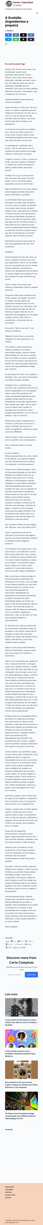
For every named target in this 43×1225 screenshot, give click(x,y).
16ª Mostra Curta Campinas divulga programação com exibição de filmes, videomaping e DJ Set (20, 1116)
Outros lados (10, 1195)
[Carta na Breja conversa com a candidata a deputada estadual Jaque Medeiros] (21, 1038)
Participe (8, 1192)
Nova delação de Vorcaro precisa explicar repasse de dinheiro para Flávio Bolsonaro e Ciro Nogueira (21, 1084)
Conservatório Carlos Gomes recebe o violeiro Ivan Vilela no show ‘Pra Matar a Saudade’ (21, 1022)
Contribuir (9, 1189)
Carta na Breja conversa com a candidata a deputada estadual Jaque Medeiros (20, 1053)
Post (7, 941)
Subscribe (31, 975)
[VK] (31, 35)
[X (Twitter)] (23, 35)
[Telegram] (8, 39)
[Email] (31, 39)
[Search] (37, 13)
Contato (8, 1197)
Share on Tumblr (19, 947)
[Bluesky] (8, 35)
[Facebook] (16, 35)
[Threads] (23, 39)
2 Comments (9, 30)
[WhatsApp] (16, 39)
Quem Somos (9, 1187)
